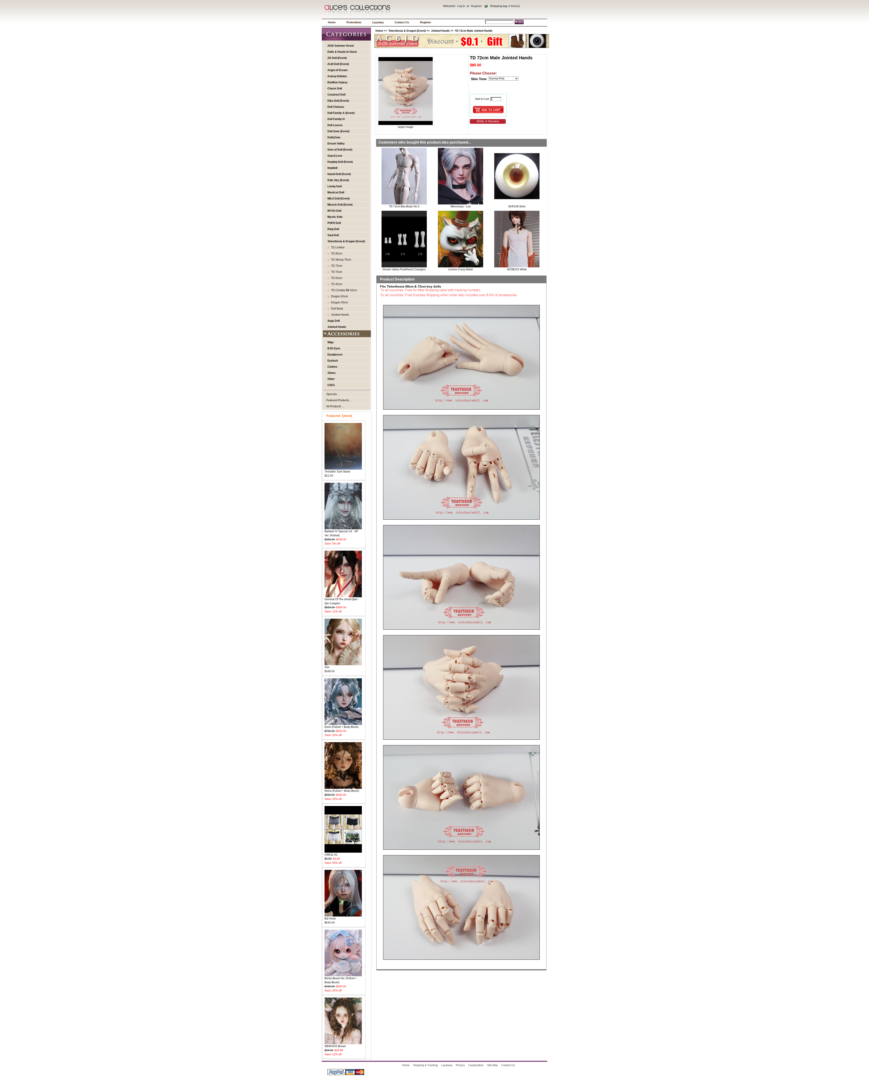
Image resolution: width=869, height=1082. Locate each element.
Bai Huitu (330, 918)
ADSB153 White (517, 269)
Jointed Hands (336, 327)
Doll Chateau (335, 106)
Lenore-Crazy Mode (460, 269)
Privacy (460, 1065)
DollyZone (333, 137)
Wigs (330, 342)
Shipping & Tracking (425, 1065)
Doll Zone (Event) (338, 131)
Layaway (378, 22)
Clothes (332, 366)
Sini (327, 667)
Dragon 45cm (339, 302)
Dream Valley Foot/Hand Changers (404, 269)
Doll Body (336, 308)
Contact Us (402, 22)
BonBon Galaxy (337, 82)
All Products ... (335, 406)
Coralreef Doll (336, 94)
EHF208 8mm (517, 206)
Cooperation (476, 1065)
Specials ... (333, 394)
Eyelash (332, 360)
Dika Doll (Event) (338, 100)
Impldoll (332, 168)
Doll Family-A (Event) (341, 113)
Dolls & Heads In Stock (342, 51)
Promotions (353, 22)
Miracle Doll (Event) (340, 204)
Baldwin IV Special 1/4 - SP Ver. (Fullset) (341, 533)
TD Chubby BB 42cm (343, 290)
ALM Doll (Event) (338, 64)
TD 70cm (336, 271)
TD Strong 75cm (340, 259)
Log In (461, 6)
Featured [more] (339, 415)
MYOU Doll (334, 210)
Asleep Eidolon (337, 76)
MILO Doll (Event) (338, 198)
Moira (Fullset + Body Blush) (342, 790)
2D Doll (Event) (337, 58)
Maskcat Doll (335, 192)
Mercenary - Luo (461, 206)
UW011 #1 (331, 854)
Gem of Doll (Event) (339, 149)
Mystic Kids (335, 216)
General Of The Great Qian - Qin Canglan (342, 601)
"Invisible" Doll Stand (337, 471)
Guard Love (334, 155)
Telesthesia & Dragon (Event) (407, 30)
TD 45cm (336, 284)
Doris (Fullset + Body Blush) (342, 727)
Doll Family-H (336, 119)
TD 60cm (336, 278)
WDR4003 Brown (335, 1046)
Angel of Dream (337, 70)
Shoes (331, 372)
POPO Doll (334, 223)
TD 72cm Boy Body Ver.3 (404, 206)
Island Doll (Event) (339, 174)
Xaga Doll (333, 320)
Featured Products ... (339, 400)
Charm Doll (334, 88)
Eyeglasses (335, 354)
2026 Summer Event (340, 45)
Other (331, 379)
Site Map (492, 1065)
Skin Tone (479, 79)
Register (476, 6)
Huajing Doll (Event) (340, 161)
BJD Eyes (333, 348)
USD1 (331, 385)
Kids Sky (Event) (338, 180)
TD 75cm (336, 265)
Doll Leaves (335, 125)
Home (332, 22)
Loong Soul (334, 186)
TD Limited (337, 247)
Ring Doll (333, 229)
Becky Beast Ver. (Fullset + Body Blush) (341, 980)
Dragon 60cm (339, 296)
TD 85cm (336, 253)
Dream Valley (336, 143)
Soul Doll (333, 235)
